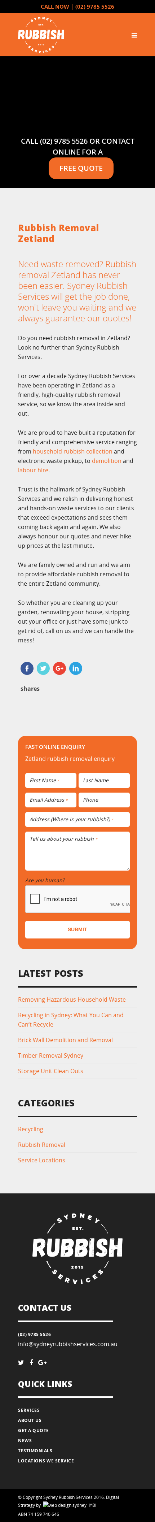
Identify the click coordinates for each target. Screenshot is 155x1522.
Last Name (95, 780)
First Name (44, 780)
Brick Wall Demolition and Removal (65, 1040)
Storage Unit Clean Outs (50, 1071)
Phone (90, 800)
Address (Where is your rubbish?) (72, 819)
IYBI (53, 1505)
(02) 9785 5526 (94, 6)
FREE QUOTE (81, 168)
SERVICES (29, 1410)
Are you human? (46, 880)
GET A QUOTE (33, 1430)
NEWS (25, 1441)
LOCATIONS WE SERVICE (46, 1461)
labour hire (33, 470)
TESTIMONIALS (35, 1451)
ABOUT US (29, 1420)
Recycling (30, 1129)
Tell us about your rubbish (63, 839)
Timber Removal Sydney (50, 1055)
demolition (106, 461)
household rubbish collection (72, 451)
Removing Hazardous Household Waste (72, 999)
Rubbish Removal (41, 1145)
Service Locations (41, 1160)
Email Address (49, 800)
